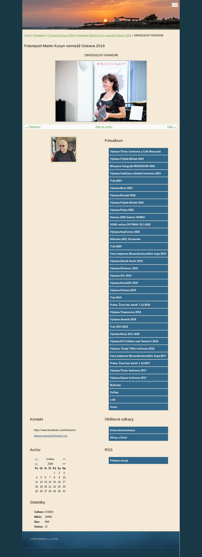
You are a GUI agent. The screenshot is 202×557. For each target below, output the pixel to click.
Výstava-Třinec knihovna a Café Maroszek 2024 (135, 152)
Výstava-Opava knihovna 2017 (128, 377)
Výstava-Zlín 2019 (120, 275)
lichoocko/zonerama (122, 430)
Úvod (27, 35)
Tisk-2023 (116, 180)
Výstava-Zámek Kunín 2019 (126, 261)
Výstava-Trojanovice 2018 (125, 312)
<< (36, 459)
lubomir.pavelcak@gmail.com (50, 435)
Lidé (112, 399)
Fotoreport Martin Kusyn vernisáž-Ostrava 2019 (104, 35)
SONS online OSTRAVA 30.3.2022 (130, 224)
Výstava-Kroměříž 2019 (124, 282)
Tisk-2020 (116, 246)
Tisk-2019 (116, 297)
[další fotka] (171, 91)
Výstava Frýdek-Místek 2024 (127, 158)
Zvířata (114, 392)
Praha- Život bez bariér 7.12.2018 (130, 304)
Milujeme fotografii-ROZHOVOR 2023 (132, 166)
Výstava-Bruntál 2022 (123, 195)
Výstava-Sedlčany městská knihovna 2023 (135, 173)
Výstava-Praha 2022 (122, 209)
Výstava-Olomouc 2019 (124, 268)
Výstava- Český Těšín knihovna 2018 (132, 348)
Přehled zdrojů (119, 460)
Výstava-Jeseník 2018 (123, 319)
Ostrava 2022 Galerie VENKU (127, 217)
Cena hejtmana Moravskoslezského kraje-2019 (138, 253)
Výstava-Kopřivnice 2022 (125, 231)
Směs (113, 407)
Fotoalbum (39, 35)
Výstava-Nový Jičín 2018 (124, 334)
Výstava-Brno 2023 (121, 188)
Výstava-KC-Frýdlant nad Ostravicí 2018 (134, 341)
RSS (55, 539)
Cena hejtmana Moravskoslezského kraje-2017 (138, 355)
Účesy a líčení (118, 437)
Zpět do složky (103, 126)
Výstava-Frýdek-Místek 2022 (127, 202)
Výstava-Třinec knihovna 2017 (128, 370)
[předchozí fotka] (30, 91)
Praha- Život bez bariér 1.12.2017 (130, 363)
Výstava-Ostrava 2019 (61, 35)
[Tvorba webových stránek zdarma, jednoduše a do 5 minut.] (51, 539)
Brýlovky (115, 385)
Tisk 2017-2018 (119, 326)
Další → (172, 126)
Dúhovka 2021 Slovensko (125, 239)
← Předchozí (32, 126)
